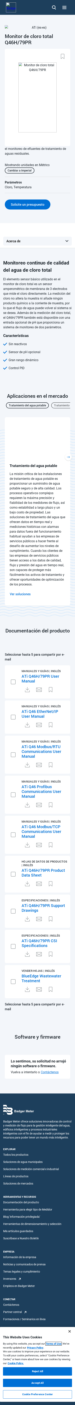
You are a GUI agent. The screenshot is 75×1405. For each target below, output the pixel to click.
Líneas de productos (15, 1176)
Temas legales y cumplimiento (21, 1271)
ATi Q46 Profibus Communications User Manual (41, 791)
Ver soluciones (20, 594)
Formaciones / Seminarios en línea (24, 1319)
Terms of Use (53, 1343)
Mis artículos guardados (18, 1231)
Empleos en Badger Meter (19, 1286)
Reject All (37, 1371)
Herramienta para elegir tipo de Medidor (27, 1209)
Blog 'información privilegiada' (21, 1216)
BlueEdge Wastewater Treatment (41, 978)
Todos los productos (15, 1154)
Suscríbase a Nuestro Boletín (21, 1238)
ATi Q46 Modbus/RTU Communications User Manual (41, 751)
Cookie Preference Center (37, 1394)
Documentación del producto (21, 1202)
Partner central (12, 1312)
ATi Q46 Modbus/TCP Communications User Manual (41, 831)
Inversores (9, 1278)
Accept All (37, 1382)
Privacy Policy (35, 1347)
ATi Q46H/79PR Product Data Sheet (43, 872)
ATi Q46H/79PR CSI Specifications (39, 943)
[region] (37, 1364)
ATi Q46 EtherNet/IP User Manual (40, 714)
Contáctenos (50, 1072)
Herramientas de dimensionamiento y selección (32, 1224)
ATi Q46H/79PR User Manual (40, 678)
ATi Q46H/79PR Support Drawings (43, 908)
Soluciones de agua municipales (23, 1161)
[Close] (69, 1331)
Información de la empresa (19, 1257)
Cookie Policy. (16, 1363)
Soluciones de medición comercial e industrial (31, 1169)
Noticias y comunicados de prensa (24, 1264)
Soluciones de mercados (18, 1183)
